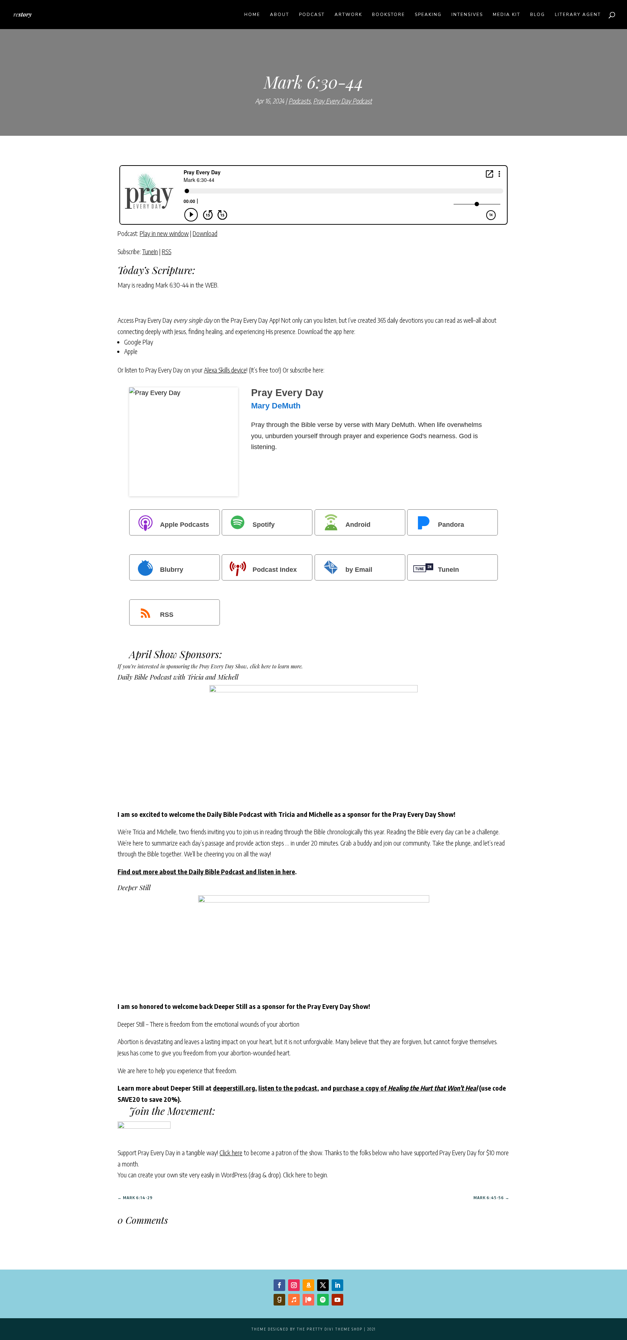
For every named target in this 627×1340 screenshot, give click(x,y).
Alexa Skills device (225, 370)
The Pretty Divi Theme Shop (329, 1329)
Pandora (451, 524)
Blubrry (171, 569)
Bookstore (388, 14)
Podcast (312, 14)
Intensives (467, 14)
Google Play (138, 342)
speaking (428, 14)
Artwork (348, 14)
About (279, 14)
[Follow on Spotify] (323, 1300)
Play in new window (164, 233)
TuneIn (150, 251)
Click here (231, 1152)
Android (357, 524)
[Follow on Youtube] (337, 1300)
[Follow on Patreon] (308, 1300)
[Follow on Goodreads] (279, 1300)
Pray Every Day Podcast (342, 101)
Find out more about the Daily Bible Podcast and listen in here (206, 871)
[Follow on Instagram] (294, 1285)
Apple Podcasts (184, 524)
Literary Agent (578, 14)
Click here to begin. (305, 1174)
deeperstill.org (234, 1088)
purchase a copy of (405, 1088)
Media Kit (506, 14)
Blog (537, 14)
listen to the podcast (287, 1088)
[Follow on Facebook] (279, 1285)
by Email (358, 569)
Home (252, 14)
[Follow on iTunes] (294, 1300)
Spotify (264, 524)
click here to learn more (276, 666)
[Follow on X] (323, 1285)
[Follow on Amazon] (308, 1285)
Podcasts (299, 101)
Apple (131, 351)
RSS (166, 251)
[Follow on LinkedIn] (337, 1285)
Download (205, 233)
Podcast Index (275, 569)
